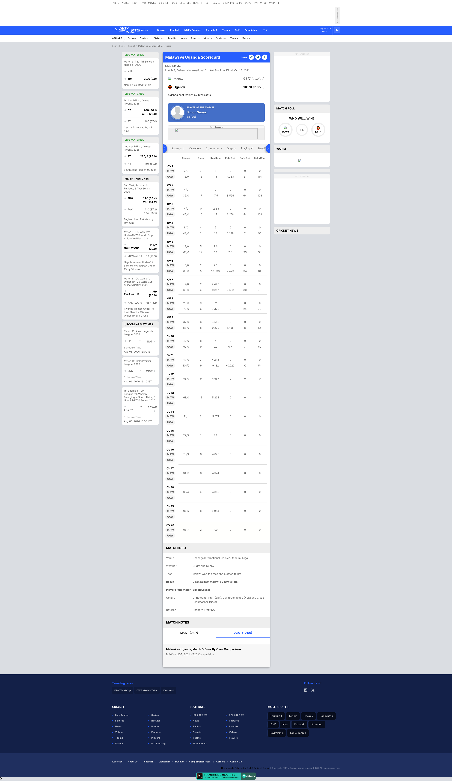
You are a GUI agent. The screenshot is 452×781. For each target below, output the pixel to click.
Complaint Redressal (200, 761)
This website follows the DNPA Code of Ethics (245, 768)
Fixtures (159, 38)
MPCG (263, 3)
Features (221, 38)
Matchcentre (200, 743)
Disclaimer (164, 761)
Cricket (161, 30)
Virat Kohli (168, 690)
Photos (195, 38)
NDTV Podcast (192, 30)
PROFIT (136, 3)
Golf (237, 30)
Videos (208, 38)
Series (144, 38)
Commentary (214, 148)
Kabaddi (299, 724)
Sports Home (118, 46)
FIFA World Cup (122, 690)
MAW (189, 632)
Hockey (308, 715)
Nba (285, 724)
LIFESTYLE (185, 3)
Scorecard (177, 148)
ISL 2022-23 (200, 715)
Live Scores (122, 715)
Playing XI (247, 148)
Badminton (251, 30)
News (183, 38)
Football (174, 30)
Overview (195, 148)
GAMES (216, 3)
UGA (243, 632)
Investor (179, 761)
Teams (234, 38)
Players (155, 737)
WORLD (125, 3)
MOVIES (152, 3)
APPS (239, 3)
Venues (119, 743)
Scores (132, 38)
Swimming (276, 732)
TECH (207, 3)
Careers (220, 761)
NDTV (116, 3)
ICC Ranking (158, 743)
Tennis (226, 30)
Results (172, 38)
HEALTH (197, 3)
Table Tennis (298, 732)
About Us (133, 761)
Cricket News (287, 230)
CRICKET (163, 3)
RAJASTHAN (251, 3)
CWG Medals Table (146, 690)
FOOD (174, 3)
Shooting (316, 724)
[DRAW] (302, 130)
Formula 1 (211, 30)
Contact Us (236, 761)
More (245, 38)
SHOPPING (228, 3)
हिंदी (144, 3)
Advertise (117, 761)
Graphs (231, 148)
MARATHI (274, 3)
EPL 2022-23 (236, 715)
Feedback (148, 761)
